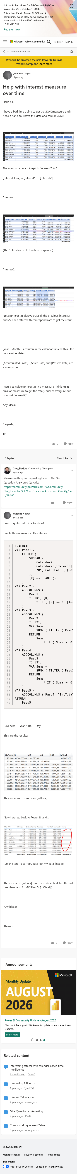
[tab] (37, 1040)
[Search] (49, 42)
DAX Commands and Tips (18, 51)
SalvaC (31, 1074)
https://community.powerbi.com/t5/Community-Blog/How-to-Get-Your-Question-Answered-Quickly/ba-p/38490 (38, 491)
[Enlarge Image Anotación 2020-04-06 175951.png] (38, 840)
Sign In (69, 41)
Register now (12, 29)
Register (58, 41)
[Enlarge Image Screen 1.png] (38, 146)
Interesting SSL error (22, 1083)
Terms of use (53, 1154)
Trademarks (9, 1161)
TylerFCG (29, 1088)
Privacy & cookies (33, 1154)
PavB (28, 1116)
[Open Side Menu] (5, 41)
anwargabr (31, 1102)
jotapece (18, 73)
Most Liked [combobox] (65, 458)
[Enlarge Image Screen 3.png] (38, 297)
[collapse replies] (38, 465)
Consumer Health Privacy (49, 1166)
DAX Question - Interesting (26, 1111)
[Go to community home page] (27, 41)
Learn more (45, 64)
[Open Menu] (71, 51)
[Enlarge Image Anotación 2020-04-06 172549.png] (38, 771)
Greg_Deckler (20, 468)
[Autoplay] (32, 1040)
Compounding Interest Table (27, 1125)
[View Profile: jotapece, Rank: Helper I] (7, 75)
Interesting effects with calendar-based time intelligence (37, 1067)
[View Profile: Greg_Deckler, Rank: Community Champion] (7, 470)
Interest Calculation (22, 1097)
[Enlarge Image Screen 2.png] (38, 228)
